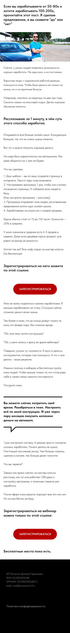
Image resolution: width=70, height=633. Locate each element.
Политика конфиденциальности (26, 606)
